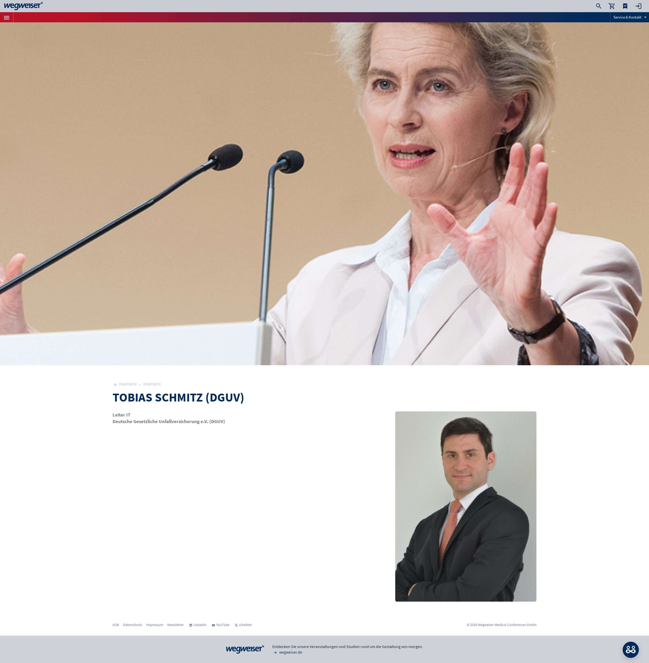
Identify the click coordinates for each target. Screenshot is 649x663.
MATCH (631, 650)
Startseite (152, 384)
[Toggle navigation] (6, 17)
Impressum (154, 624)
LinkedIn (200, 624)
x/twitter (245, 624)
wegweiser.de (290, 652)
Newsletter (175, 624)
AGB (116, 624)
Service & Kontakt (627, 17)
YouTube (222, 624)
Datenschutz (132, 624)
